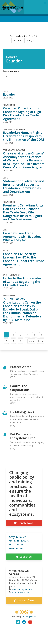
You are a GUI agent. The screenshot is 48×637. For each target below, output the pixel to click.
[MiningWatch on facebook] (24, 622)
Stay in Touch (17, 537)
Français (31, 40)
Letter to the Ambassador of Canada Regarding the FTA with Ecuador (22, 281)
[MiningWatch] (12, 7)
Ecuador (9, 94)
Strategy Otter (29, 616)
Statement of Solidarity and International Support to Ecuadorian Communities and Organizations (23, 186)
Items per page (11, 71)
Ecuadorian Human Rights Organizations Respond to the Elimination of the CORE (23, 136)
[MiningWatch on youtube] (30, 622)
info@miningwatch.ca (22, 589)
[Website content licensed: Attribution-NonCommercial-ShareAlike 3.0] (24, 612)
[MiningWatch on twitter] (17, 622)
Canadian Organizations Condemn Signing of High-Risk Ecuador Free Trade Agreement (22, 113)
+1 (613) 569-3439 (20, 592)
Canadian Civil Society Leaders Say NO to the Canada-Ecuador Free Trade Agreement (23, 259)
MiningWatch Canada (19, 572)
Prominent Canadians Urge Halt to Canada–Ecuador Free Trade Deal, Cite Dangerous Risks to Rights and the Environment (23, 212)
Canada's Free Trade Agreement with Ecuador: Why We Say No (22, 236)
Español (17, 40)
